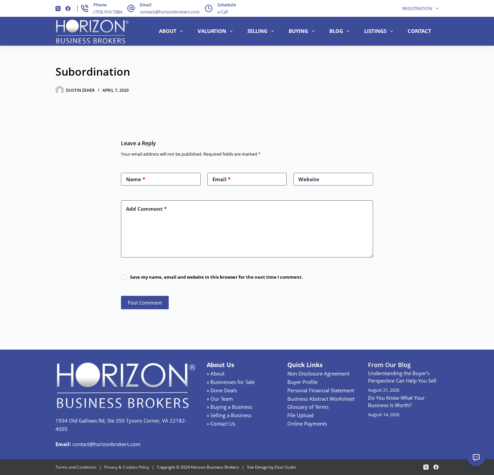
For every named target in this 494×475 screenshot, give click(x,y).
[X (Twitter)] (57, 8)
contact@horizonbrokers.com (170, 12)
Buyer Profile (302, 382)
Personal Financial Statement (320, 390)
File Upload (300, 415)
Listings (375, 31)
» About (215, 373)
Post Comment (145, 302)
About (167, 31)
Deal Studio (285, 467)
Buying (298, 31)
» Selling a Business (229, 415)
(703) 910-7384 (107, 12)
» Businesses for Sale (231, 382)
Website (308, 179)
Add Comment (146, 208)
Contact (419, 31)
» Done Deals (222, 390)
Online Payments (307, 423)
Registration (417, 8)
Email (221, 179)
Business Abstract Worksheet (321, 398)
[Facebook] (68, 8)
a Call (222, 12)
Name (135, 179)
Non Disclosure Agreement (318, 373)
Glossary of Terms (308, 406)
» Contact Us (221, 423)
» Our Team (220, 398)
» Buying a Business (229, 406)
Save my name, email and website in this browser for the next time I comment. (216, 277)
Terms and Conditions (75, 467)
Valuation (212, 31)
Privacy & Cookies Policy (126, 467)
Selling (257, 31)
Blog (336, 31)
